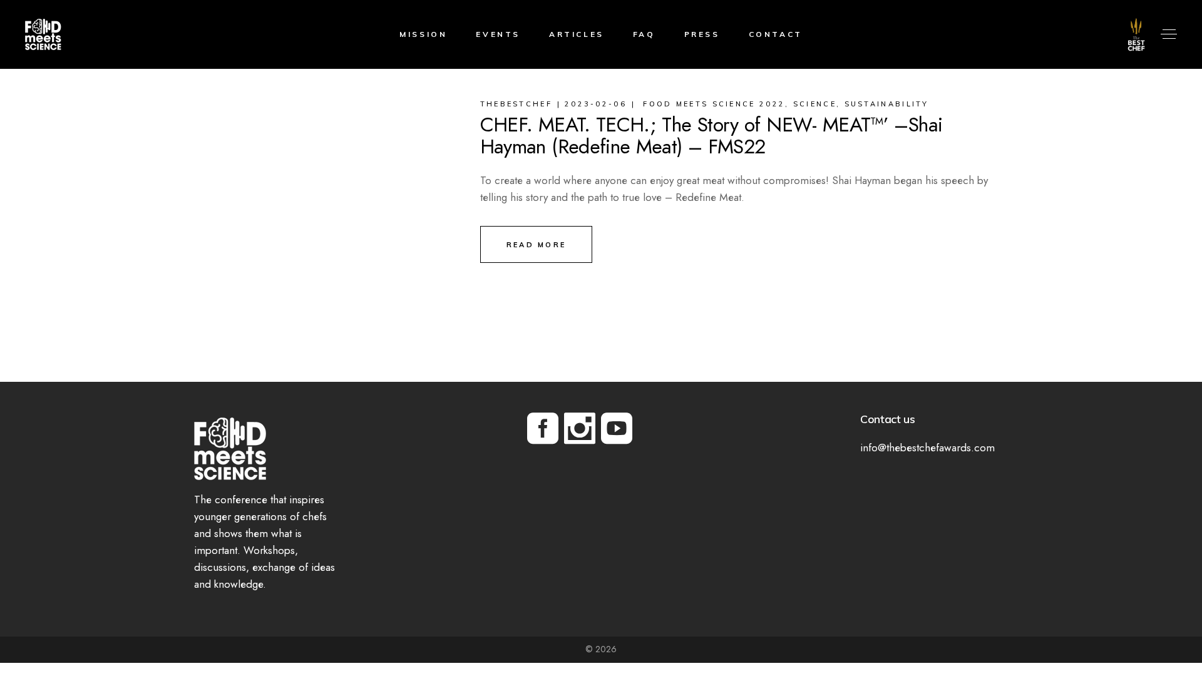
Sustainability (887, 104)
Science (814, 104)
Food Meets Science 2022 (714, 104)
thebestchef (516, 104)
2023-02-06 (596, 104)
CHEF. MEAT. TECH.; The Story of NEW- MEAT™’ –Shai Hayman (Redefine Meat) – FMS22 (711, 135)
